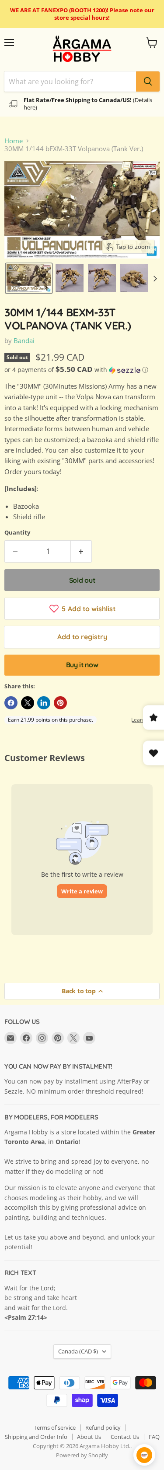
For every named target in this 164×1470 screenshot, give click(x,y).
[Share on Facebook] (10, 702)
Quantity (17, 532)
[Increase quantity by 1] (81, 551)
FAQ (154, 1437)
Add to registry (82, 636)
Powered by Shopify (82, 1455)
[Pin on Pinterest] (60, 702)
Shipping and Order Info (36, 1437)
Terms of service (55, 1427)
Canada (78, 1351)
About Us (89, 1437)
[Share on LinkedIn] (43, 702)
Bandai (24, 340)
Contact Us (125, 1437)
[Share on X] (27, 702)
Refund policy (103, 1427)
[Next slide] (155, 278)
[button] (29, 278)
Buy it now (82, 664)
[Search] (148, 81)
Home (13, 141)
